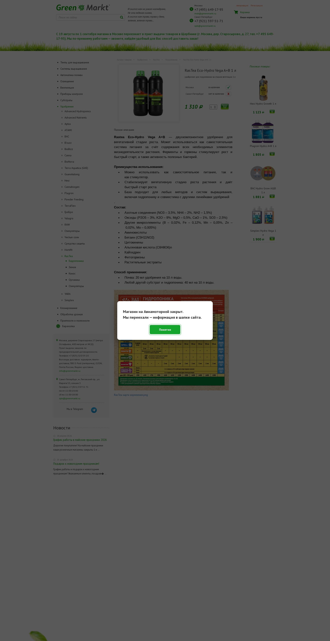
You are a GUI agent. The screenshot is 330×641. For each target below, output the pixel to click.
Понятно (165, 329)
